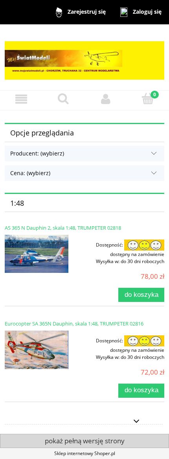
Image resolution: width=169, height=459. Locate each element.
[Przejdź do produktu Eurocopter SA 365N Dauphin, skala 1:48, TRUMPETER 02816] (36, 350)
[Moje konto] (105, 99)
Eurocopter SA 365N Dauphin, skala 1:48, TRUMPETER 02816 (74, 323)
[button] (21, 99)
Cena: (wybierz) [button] (30, 173)
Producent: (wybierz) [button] (37, 153)
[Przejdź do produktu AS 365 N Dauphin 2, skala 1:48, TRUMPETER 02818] (36, 254)
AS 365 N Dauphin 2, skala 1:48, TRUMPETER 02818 (63, 227)
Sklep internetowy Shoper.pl (84, 453)
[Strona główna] (84, 56)
